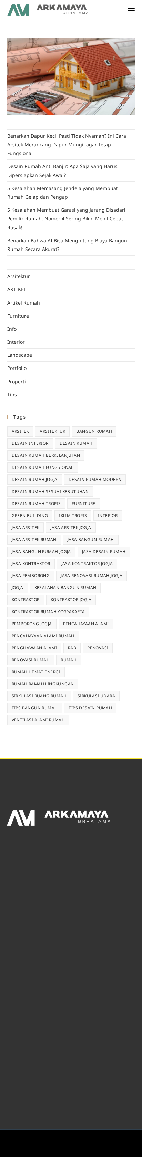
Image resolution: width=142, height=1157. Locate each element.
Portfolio (17, 368)
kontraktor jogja (71, 600)
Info (12, 329)
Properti (16, 381)
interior (108, 515)
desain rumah (76, 443)
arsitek (20, 431)
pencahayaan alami (86, 624)
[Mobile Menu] (131, 10)
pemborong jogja (32, 624)
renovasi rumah (31, 660)
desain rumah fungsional (42, 467)
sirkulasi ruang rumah (39, 696)
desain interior (30, 443)
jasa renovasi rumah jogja (91, 575)
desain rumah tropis (36, 503)
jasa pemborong (31, 575)
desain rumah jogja (35, 479)
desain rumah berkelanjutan (46, 455)
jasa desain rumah (104, 551)
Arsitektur (18, 276)
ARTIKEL (16, 289)
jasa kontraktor (31, 563)
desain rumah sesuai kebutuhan (50, 491)
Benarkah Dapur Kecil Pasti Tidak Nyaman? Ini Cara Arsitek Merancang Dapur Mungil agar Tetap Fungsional (66, 144)
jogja (17, 588)
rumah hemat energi (36, 672)
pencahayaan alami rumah (43, 636)
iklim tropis (73, 515)
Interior (16, 342)
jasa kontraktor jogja (87, 563)
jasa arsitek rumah (34, 539)
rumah (69, 660)
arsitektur (52, 431)
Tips (12, 394)
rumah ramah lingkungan (43, 684)
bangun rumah (94, 431)
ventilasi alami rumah (38, 720)
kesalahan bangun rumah (65, 588)
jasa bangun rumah (91, 539)
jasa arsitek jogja (70, 527)
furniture (83, 503)
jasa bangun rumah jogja (41, 551)
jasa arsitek (26, 527)
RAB (72, 648)
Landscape (19, 355)
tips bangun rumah (35, 708)
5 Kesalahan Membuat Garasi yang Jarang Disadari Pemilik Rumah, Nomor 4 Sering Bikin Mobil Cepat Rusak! (66, 218)
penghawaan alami (34, 648)
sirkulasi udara (96, 696)
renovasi (97, 648)
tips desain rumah (90, 708)
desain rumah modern (95, 479)
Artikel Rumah (23, 302)
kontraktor (26, 600)
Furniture (18, 315)
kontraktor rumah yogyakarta (48, 612)
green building (30, 515)
